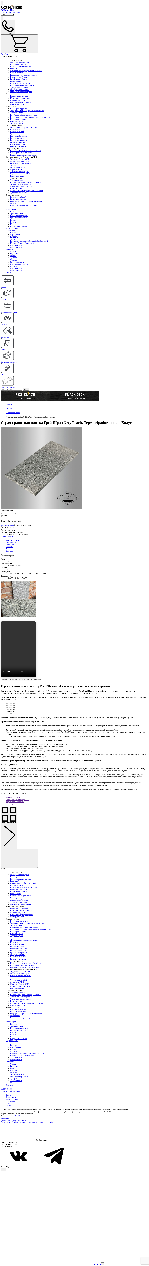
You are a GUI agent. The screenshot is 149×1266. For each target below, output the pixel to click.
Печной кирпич (16, 73)
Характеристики (12, 540)
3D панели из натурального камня (23, 128)
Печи (12, 224)
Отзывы (13, 260)
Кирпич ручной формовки (20, 66)
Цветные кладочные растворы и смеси (25, 182)
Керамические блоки (18, 77)
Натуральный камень (18, 226)
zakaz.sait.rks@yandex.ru (10, 12)
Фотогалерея (11, 209)
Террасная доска (16, 123)
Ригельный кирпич (17, 69)
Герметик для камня (18, 199)
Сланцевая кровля (17, 100)
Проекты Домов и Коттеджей (22, 243)
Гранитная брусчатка (18, 136)
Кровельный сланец (18, 144)
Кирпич (13, 211)
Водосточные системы (15, 802)
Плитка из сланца (17, 130)
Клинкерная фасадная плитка (22, 85)
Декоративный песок (18, 193)
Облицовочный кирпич (19, 62)
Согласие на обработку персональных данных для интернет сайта (27, 1122)
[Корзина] (19, 43)
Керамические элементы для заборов (24, 155)
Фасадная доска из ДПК (19, 161)
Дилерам (13, 239)
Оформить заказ (7, 525)
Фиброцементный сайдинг (21, 92)
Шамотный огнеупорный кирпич (23, 75)
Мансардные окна (17, 104)
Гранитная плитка (17, 134)
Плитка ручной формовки (20, 83)
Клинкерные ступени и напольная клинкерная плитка (31, 117)
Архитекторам (16, 245)
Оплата (13, 256)
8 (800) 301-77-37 (15, 1116)
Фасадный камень (17, 142)
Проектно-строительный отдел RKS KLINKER (29, 241)
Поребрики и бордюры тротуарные (24, 115)
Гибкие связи (15, 81)
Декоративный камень (19, 88)
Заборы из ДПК (16, 165)
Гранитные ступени (18, 138)
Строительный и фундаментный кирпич (26, 71)
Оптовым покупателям (19, 264)
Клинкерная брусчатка (19, 109)
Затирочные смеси (17, 180)
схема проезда (7, 536)
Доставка (14, 258)
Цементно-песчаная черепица (22, 98)
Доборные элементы (14, 798)
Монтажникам (16, 247)
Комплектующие (17, 176)
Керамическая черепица (19, 96)
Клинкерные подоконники (21, 119)
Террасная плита (16, 113)
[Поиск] (2, 3)
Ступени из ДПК (17, 170)
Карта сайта (5, 1118)
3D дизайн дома (12, 228)
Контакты (9, 272)
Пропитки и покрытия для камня (23, 205)
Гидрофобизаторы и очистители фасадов (26, 201)
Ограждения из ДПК (18, 167)
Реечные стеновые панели (20, 163)
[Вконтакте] (18, 1164)
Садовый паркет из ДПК (20, 174)
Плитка (13, 222)
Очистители (15, 203)
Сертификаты (15, 235)
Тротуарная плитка (17, 214)
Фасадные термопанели (19, 90)
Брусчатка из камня (18, 146)
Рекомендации (11, 549)
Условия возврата (17, 262)
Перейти (4, 54)
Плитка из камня (17, 132)
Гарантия (14, 254)
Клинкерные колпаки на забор (22, 153)
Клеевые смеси (16, 189)
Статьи (13, 251)
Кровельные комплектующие (17, 800)
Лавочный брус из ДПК (19, 172)
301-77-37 (7, 10)
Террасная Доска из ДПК (20, 159)
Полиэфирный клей (18, 197)
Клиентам (10, 249)
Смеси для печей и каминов (21, 186)
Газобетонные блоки (18, 79)
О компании (10, 230)
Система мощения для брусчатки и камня (26, 191)
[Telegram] (53, 1164)
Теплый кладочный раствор (21, 184)
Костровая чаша (16, 121)
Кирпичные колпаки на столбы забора (25, 151)
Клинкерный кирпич (18, 64)
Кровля (13, 220)
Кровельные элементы (10, 546)
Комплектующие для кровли (21, 102)
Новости (13, 233)
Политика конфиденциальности (13, 1120)
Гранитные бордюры (18, 140)
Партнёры (14, 237)
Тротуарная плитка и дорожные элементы (27, 111)
